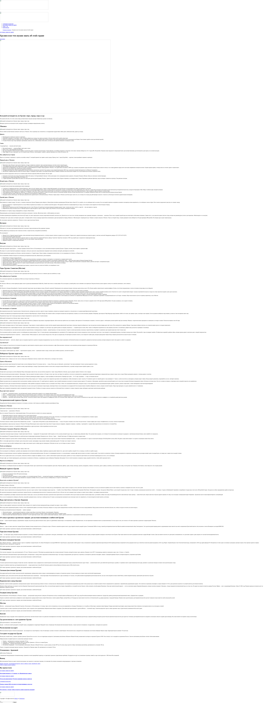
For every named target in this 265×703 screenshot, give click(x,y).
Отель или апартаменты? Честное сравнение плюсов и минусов (16, 678)
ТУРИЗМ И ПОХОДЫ (8, 23)
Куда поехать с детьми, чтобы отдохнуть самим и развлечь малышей (17, 689)
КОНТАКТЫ (6, 27)
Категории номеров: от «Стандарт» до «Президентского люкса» (16, 673)
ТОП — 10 (5, 26)
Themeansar (21, 698)
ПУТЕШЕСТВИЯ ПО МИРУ (10, 25)
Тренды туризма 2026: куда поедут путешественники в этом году (16, 684)
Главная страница (7, 30)
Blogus (16, 698)
